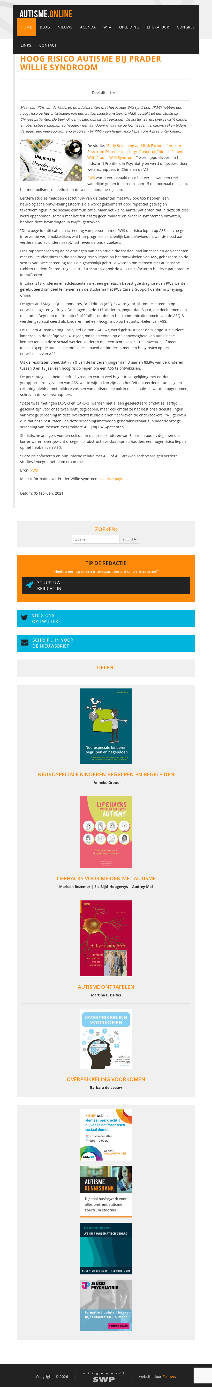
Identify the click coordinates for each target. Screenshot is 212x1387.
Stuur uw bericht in (49, 585)
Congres (186, 27)
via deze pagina (113, 478)
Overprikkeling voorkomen (106, 1079)
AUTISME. (45, 14)
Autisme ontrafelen (106, 986)
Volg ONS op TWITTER (45, 618)
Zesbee (169, 1376)
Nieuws (65, 27)
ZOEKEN (130, 539)
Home (26, 27)
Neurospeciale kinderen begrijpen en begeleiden (106, 774)
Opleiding (129, 27)
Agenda (88, 27)
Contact (48, 45)
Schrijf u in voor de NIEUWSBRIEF (53, 643)
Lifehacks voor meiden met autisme (106, 878)
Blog (45, 27)
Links (26, 45)
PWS (91, 177)
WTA (107, 27)
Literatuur (158, 27)
